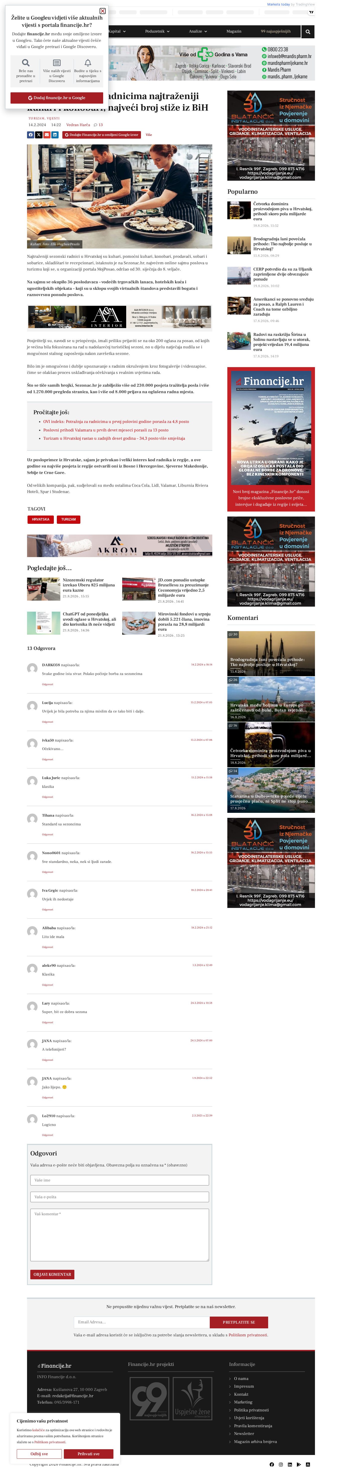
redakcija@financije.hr (72, 1396)
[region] (65, 1438)
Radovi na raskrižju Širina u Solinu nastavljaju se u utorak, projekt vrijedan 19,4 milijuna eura (281, 342)
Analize (195, 31)
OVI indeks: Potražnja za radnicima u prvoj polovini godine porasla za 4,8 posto (116, 421)
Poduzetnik (154, 31)
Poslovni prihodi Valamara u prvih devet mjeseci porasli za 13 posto (105, 430)
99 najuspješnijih (276, 31)
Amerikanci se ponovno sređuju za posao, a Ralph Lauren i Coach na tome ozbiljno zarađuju (283, 307)
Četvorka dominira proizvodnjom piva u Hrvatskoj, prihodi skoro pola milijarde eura (282, 211)
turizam (68, 519)
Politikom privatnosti (49, 1442)
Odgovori (47, 684)
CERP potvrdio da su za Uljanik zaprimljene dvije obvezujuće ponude (282, 274)
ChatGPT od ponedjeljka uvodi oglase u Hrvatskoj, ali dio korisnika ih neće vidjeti (89, 619)
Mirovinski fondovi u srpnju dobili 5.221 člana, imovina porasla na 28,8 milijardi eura (184, 621)
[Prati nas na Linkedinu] (289, 1464)
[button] (30, 134)
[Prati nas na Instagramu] (280, 1464)
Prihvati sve (89, 1454)
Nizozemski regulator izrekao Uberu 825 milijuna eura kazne (89, 585)
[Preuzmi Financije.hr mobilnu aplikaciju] (298, 1464)
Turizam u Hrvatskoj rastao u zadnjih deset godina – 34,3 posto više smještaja (114, 438)
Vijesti (53, 118)
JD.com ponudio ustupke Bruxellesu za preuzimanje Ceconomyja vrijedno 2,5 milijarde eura (183, 587)
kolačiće (38, 1430)
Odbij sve (39, 1454)
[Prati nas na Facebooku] (271, 1464)
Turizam (37, 118)
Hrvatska (40, 519)
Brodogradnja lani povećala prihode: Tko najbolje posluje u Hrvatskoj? (282, 244)
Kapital (114, 31)
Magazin (234, 31)
